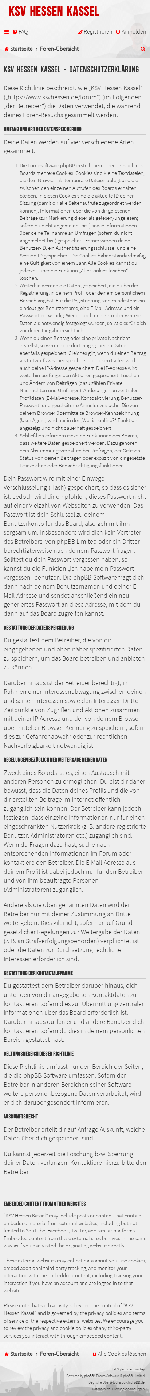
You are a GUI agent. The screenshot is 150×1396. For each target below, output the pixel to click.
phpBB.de (137, 1382)
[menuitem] (20, 31)
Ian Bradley (137, 1369)
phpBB (89, 1375)
